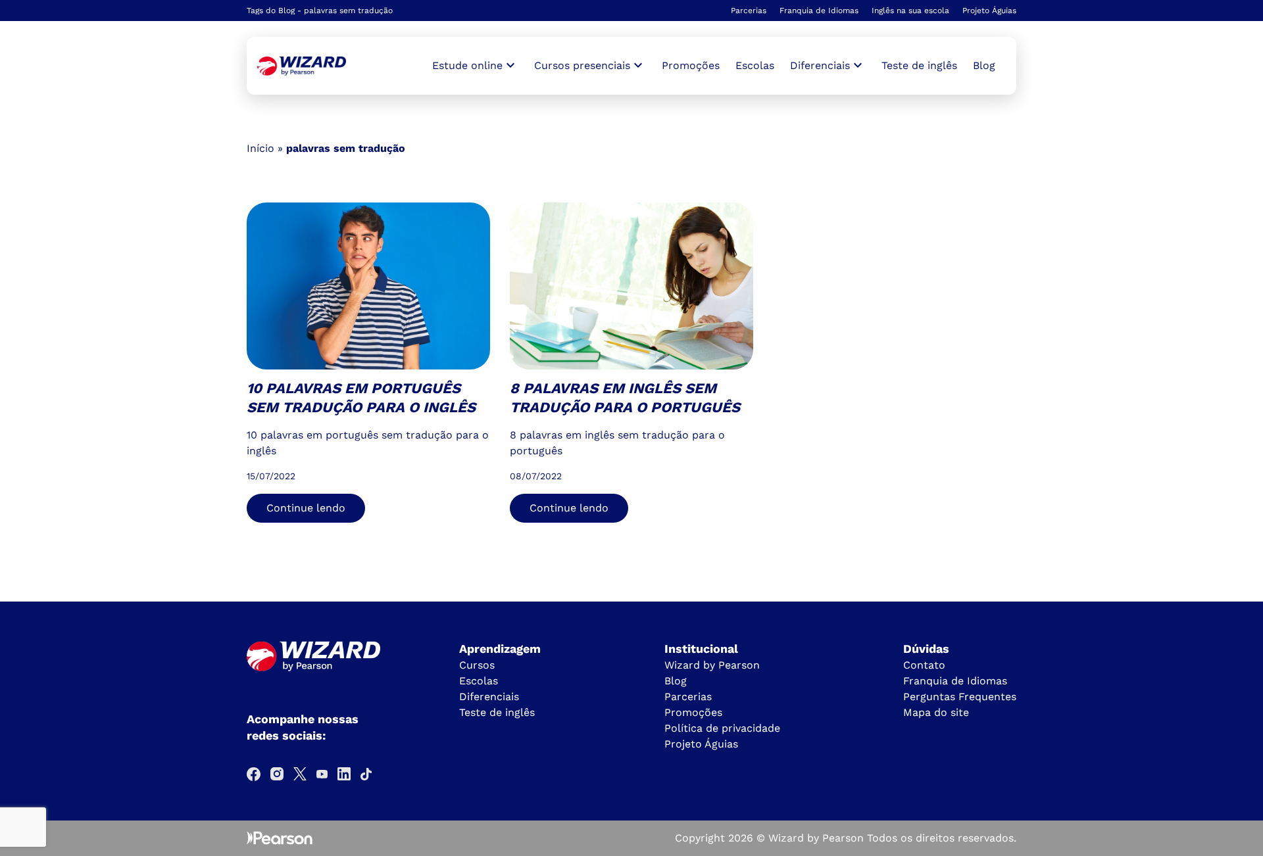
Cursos (477, 665)
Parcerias (748, 10)
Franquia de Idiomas (819, 10)
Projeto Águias (989, 10)
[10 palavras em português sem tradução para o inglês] (301, 66)
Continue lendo (305, 508)
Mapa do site (936, 712)
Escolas (754, 65)
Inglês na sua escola (910, 10)
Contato (924, 665)
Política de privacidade (722, 728)
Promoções (691, 65)
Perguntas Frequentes (959, 696)
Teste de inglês (919, 65)
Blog (984, 65)
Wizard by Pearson (712, 665)
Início (260, 148)
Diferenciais (489, 696)
